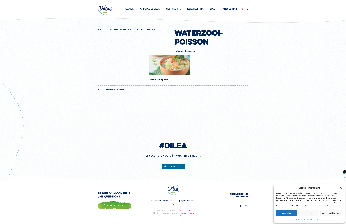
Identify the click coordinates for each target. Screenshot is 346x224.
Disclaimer (163, 216)
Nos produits (173, 9)
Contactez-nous (113, 205)
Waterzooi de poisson (120, 29)
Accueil (129, 9)
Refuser (308, 213)
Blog (212, 9)
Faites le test (229, 9)
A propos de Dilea (150, 9)
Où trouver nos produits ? (162, 200)
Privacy (174, 216)
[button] (340, 188)
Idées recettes (195, 9)
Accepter (286, 213)
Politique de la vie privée (312, 219)
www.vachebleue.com (185, 213)
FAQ (172, 204)
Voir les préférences (331, 213)
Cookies (298, 219)
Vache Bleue (187, 210)
